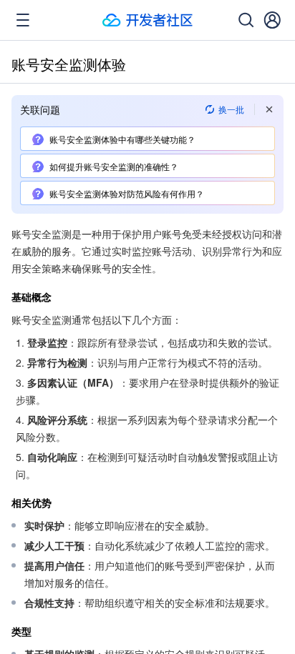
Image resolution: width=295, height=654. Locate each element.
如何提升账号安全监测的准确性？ (113, 166)
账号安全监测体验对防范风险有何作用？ (126, 193)
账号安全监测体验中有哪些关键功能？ (122, 139)
